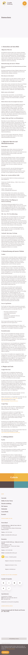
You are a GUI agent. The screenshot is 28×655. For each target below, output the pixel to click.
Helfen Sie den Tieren (7, 500)
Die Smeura (4, 506)
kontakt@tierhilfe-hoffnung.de (11, 534)
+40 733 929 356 (8, 550)
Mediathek (4, 509)
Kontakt (3, 514)
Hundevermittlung (6, 503)
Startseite (3, 498)
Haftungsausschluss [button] (10, 648)
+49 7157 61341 (8, 532)
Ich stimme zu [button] (5, 652)
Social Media (4, 511)
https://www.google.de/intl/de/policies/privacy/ (10, 432)
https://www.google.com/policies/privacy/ (9, 400)
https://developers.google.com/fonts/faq (9, 398)
